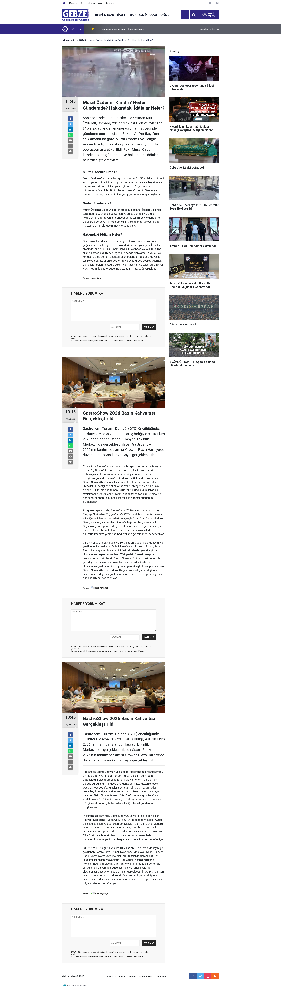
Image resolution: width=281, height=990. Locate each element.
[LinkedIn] (70, 129)
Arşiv (100, 3)
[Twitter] (70, 124)
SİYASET (122, 14)
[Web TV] (210, 2)
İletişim (132, 976)
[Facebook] (70, 118)
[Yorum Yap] (70, 151)
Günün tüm (209, 29)
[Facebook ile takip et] (193, 976)
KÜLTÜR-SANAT (148, 14)
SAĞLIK (164, 14)
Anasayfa (70, 40)
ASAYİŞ (82, 40)
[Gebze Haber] (75, 14)
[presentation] (73, 29)
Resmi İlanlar (104, 14)
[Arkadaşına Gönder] (70, 140)
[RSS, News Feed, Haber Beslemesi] (215, 976)
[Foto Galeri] (217, 2)
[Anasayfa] (64, 3)
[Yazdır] (70, 146)
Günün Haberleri (88, 3)
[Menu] (185, 15)
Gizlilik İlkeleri (145, 976)
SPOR (133, 14)
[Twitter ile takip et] (200, 976)
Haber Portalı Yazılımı (77, 985)
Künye (122, 976)
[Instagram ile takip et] (207, 976)
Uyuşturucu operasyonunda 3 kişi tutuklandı (122, 29)
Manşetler (73, 3)
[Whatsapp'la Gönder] (70, 135)
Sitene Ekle (110, 3)
